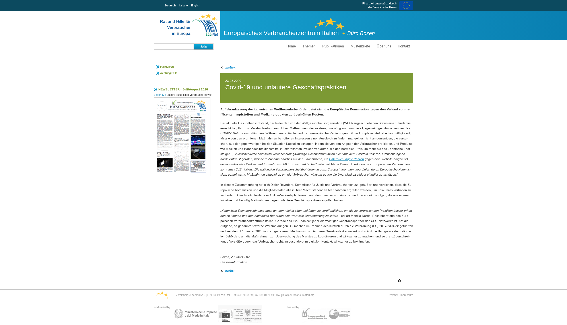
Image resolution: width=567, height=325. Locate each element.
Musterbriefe (360, 46)
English (195, 5)
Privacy (393, 295)
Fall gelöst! (167, 66)
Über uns (384, 46)
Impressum (406, 295)
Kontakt (404, 46)
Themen (309, 46)
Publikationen (333, 46)
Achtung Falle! (169, 73)
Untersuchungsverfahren (346, 159)
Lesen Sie (160, 94)
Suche (203, 46)
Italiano (183, 5)
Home (291, 46)
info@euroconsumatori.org (298, 295)
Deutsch (170, 5)
